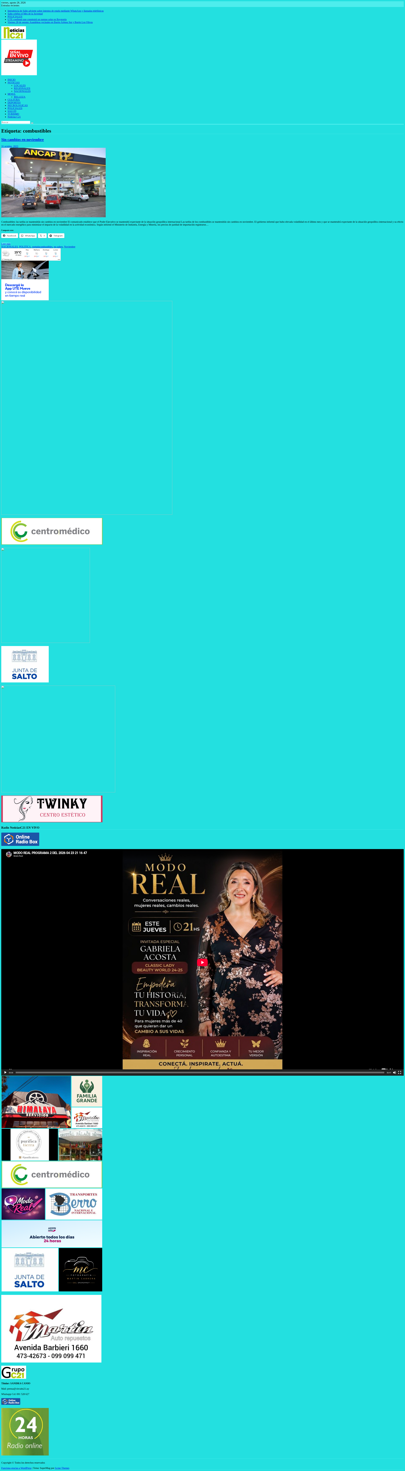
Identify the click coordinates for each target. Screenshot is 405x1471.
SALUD (12, 111)
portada (36, 246)
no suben (58, 246)
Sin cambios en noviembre (22, 139)
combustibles (46, 246)
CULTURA (14, 99)
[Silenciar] (394, 1072)
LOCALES (20, 85)
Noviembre (69, 246)
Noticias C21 (14, 116)
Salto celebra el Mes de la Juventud (25, 13)
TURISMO (13, 114)
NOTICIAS (14, 82)
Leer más (5, 243)
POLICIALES (15, 16)
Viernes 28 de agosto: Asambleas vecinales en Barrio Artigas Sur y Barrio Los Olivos (50, 22)
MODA (12, 94)
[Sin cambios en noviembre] (53, 216)
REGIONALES (22, 88)
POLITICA (25, 246)
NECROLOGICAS (18, 105)
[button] (36, 1102)
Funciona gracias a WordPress (16, 1468)
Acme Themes (62, 1468)
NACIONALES (22, 91)
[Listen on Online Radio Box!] (20, 845)
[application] (202, 962)
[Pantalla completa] (399, 1072)
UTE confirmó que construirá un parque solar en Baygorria (37, 19)
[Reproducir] (5, 1072)
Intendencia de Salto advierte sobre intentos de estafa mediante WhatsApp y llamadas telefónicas (56, 11)
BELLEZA (19, 97)
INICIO (12, 79)
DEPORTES (14, 102)
